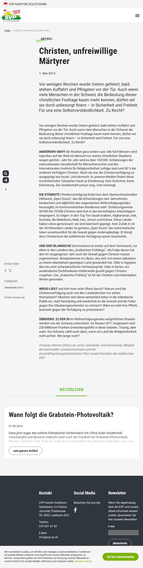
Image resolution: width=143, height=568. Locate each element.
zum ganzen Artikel (25, 451)
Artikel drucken (13, 297)
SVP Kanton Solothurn (27, 4)
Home (7, 30)
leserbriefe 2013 (14, 287)
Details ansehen (83, 561)
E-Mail (111, 526)
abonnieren (120, 543)
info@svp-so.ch (48, 537)
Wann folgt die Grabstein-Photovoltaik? (61, 415)
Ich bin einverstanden (120, 557)
